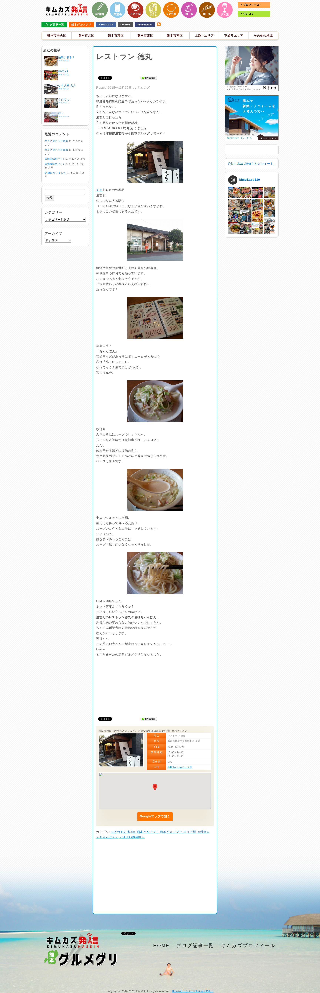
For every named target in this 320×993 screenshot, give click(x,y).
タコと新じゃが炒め (56, 141)
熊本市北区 (86, 35)
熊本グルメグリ (81, 24)
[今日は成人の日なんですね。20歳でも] (269, 216)
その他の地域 (263, 35)
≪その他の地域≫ (123, 831)
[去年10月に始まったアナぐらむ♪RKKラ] (257, 228)
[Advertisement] (155, 67)
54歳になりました (55, 172)
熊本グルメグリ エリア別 (178, 831)
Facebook (106, 24)
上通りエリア (204, 35)
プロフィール (251, 4)
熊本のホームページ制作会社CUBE (193, 991)
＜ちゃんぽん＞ (107, 837)
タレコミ (248, 13)
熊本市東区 (116, 35)
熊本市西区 (145, 35)
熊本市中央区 (56, 35)
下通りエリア (233, 35)
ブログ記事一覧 (54, 24)
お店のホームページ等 (180, 767)
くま (99, 189)
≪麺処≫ (203, 831)
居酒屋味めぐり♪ (54, 158)
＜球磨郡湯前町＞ (132, 837)
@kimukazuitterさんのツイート (251, 163)
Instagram (144, 24)
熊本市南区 (175, 35)
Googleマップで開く (155, 816)
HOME (161, 945)
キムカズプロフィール (248, 945)
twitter (125, 24)
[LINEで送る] (149, 77)
